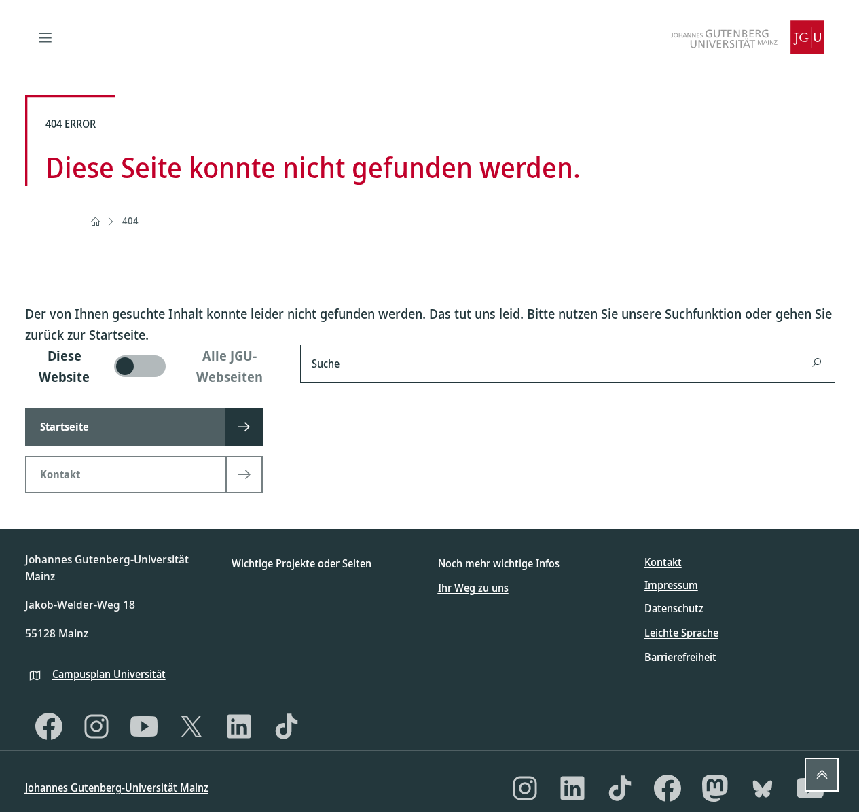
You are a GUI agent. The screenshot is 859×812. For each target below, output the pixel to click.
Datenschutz (673, 608)
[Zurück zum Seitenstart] (822, 775)
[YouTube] (144, 726)
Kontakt (663, 561)
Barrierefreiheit (680, 657)
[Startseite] (95, 221)
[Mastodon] (715, 788)
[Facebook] (48, 726)
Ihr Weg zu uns (473, 587)
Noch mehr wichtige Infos (499, 563)
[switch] (154, 366)
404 (130, 220)
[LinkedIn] (239, 726)
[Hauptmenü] (45, 37)
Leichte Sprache (681, 632)
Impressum (671, 585)
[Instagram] (96, 726)
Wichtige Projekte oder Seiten (301, 563)
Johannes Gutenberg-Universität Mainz (116, 787)
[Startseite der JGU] (747, 37)
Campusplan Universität (109, 674)
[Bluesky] (762, 788)
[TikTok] (286, 726)
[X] (191, 726)
